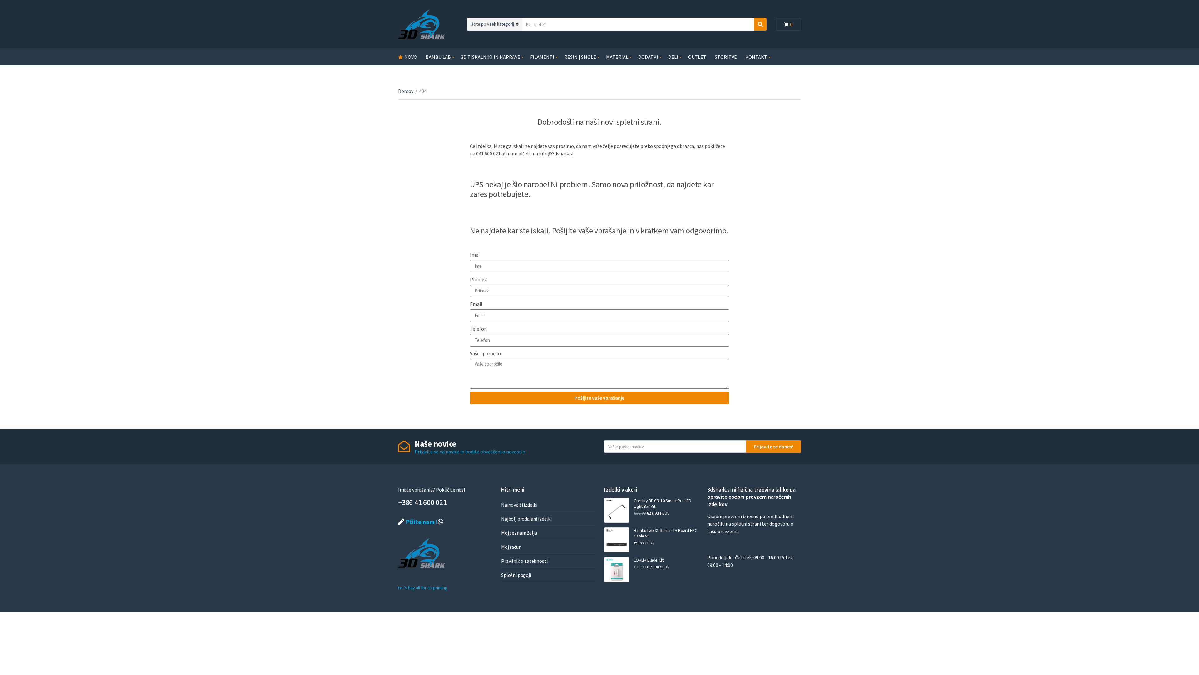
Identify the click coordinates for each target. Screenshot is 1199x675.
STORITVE (726, 57)
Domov (405, 91)
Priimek (478, 279)
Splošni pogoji (516, 575)
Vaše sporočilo (485, 353)
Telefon (478, 329)
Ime (474, 255)
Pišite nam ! (421, 522)
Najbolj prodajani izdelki (526, 519)
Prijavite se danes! (773, 446)
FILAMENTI (542, 57)
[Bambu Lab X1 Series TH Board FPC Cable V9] (616, 540)
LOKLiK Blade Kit (649, 560)
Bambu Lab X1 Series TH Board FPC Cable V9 (665, 533)
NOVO (410, 57)
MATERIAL (617, 57)
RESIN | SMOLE (580, 57)
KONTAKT (756, 57)
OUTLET (697, 57)
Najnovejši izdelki (519, 505)
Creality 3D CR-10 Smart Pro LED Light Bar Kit (662, 503)
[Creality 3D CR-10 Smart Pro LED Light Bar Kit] (616, 510)
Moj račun (511, 547)
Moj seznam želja (519, 533)
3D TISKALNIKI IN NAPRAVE (490, 57)
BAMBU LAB (438, 57)
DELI (673, 57)
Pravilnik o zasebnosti (524, 561)
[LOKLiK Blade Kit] (616, 569)
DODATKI (648, 57)
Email (476, 304)
